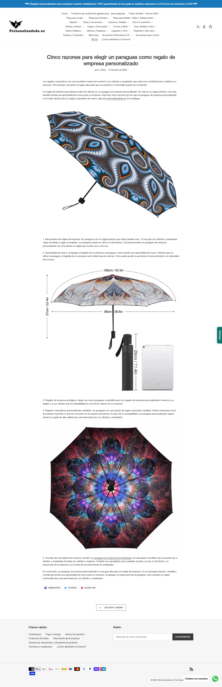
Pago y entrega (53, 634)
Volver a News (113, 607)
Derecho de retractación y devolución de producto (53, 642)
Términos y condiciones (40, 646)
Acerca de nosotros (75, 634)
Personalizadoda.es (166, 680)
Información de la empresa (66, 638)
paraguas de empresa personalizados (113, 558)
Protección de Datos (39, 638)
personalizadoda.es (116, 98)
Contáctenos (35, 634)
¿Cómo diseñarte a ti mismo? (71, 646)
